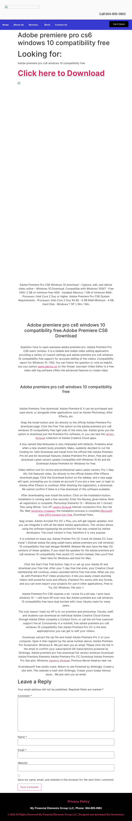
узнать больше (62, 507)
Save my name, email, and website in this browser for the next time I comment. (66, 779)
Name (22, 737)
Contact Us (61, 24)
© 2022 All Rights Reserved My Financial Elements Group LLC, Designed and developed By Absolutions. (66, 814)
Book (47, 24)
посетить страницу (43, 510)
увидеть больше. (59, 660)
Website (22, 763)
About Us (19, 24)
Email (22, 750)
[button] (34, 24)
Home (5, 24)
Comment (25, 696)
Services (33, 24)
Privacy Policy (79, 801)
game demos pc (47, 366)
